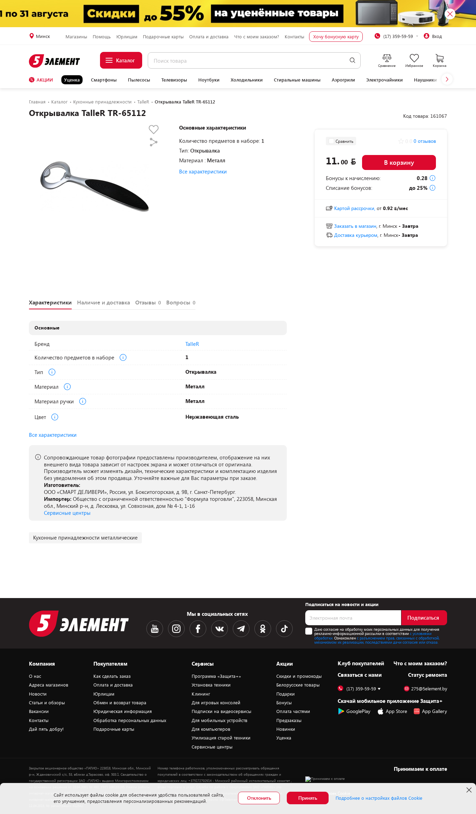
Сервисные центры (67, 512)
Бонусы (284, 702)
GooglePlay (358, 711)
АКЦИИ (45, 80)
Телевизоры (174, 80)
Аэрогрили (343, 80)
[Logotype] (55, 61)
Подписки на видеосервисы (221, 711)
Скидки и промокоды (299, 676)
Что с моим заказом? (256, 36)
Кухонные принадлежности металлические (85, 537)
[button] (447, 79)
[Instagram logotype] (176, 628)
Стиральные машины (297, 80)
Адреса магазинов (48, 685)
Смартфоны (104, 80)
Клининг (201, 694)
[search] (352, 60)
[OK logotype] (262, 628)
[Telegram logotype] (241, 628)
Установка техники (211, 685)
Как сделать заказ (112, 676)
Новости (38, 694)
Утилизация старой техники (221, 738)
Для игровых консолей (216, 702)
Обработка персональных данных (129, 720)
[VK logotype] (219, 628)
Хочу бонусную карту (336, 36)
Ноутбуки (209, 80)
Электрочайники (384, 80)
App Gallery (434, 711)
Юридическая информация (122, 711)
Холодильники (247, 80)
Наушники (425, 80)
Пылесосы (139, 80)
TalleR (192, 343)
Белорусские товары (298, 685)
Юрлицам (126, 36)
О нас (35, 676)
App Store (396, 711)
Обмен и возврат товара (119, 702)
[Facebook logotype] (198, 628)
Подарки (285, 694)
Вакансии (39, 711)
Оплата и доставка (209, 36)
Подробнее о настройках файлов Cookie (379, 798)
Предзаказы (288, 720)
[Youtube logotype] (154, 628)
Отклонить (259, 797)
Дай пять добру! (46, 729)
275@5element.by (429, 689)
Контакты (294, 36)
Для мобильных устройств (219, 720)
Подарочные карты (163, 36)
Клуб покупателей (361, 663)
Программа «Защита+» (216, 676)
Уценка (72, 80)
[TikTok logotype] (284, 628)
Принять (307, 797)
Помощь (102, 36)
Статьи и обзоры (47, 702)
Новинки (285, 729)
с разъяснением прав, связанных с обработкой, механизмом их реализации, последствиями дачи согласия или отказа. (376, 640)
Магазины (76, 36)
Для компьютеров (211, 729)
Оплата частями (293, 711)
